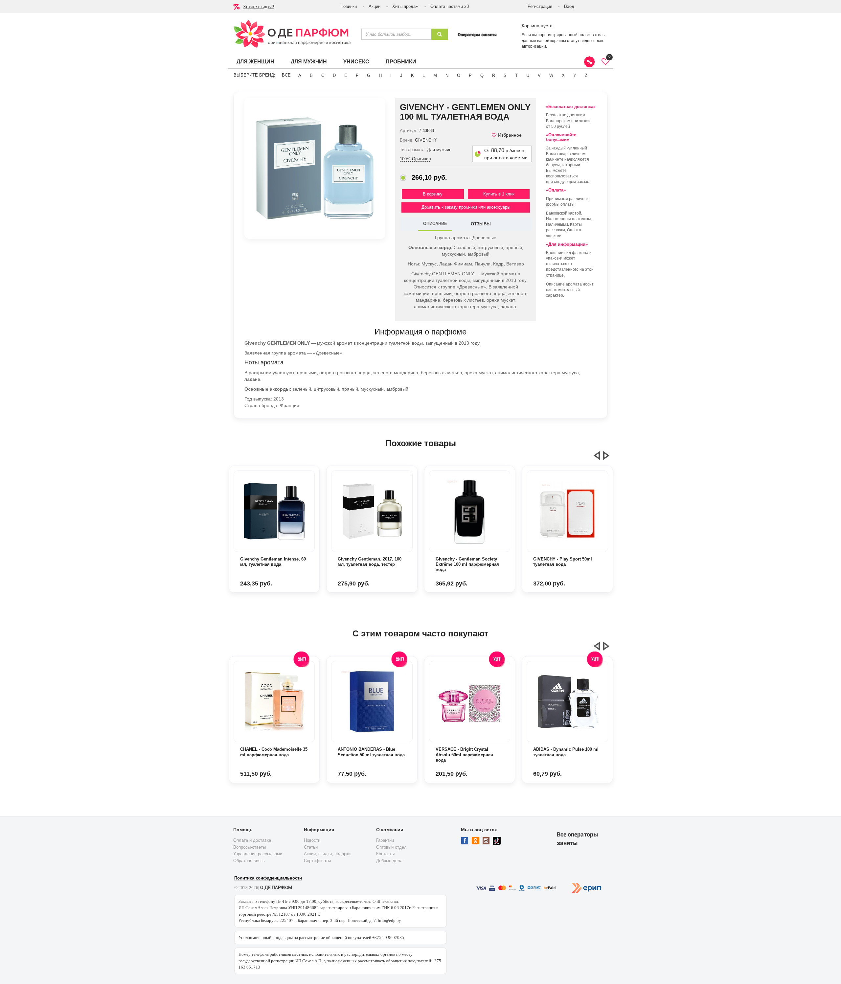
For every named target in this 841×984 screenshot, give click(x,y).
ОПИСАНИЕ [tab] (435, 223)
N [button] (446, 75)
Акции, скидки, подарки (327, 853)
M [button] (435, 75)
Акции (374, 6)
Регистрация (540, 6)
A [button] (299, 75)
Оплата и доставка (252, 840)
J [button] (401, 75)
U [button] (527, 75)
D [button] (334, 75)
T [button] (516, 75)
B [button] (311, 75)
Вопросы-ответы (249, 847)
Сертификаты (317, 860)
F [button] (357, 75)
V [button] (539, 75)
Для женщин (255, 61)
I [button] (391, 75)
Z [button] (586, 75)
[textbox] (396, 34)
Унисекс (356, 61)
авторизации (534, 46)
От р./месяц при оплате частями (506, 154)
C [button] (322, 75)
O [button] (458, 75)
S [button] (505, 75)
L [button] (423, 75)
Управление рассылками (257, 853)
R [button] (493, 75)
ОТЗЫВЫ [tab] (481, 223)
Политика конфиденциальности (268, 878)
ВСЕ (286, 75)
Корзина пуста (537, 25)
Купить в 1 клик (498, 194)
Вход (569, 6)
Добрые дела (389, 860)
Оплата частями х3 (449, 6)
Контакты (385, 853)
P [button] (470, 75)
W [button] (551, 75)
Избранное (510, 135)
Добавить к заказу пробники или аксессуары (465, 207)
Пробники (401, 61)
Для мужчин (309, 61)
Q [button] (482, 75)
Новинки (348, 6)
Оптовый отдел (391, 847)
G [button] (368, 75)
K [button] (412, 75)
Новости (312, 840)
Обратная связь (249, 860)
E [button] (345, 75)
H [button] (380, 75)
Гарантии (385, 840)
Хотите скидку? (258, 6)
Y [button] (574, 75)
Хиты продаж (405, 6)
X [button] (563, 75)
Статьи (311, 847)
